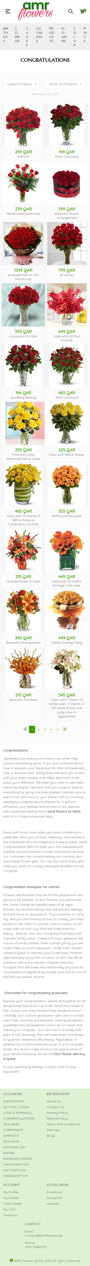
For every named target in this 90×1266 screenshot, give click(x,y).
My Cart (9, 1209)
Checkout (10, 1215)
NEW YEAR (11, 1141)
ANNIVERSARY (13, 1101)
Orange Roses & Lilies (23, 581)
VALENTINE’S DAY (16, 1164)
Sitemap (53, 1130)
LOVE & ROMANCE (17, 1113)
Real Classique (67, 397)
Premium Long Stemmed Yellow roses (23, 457)
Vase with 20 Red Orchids (67, 338)
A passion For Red (23, 336)
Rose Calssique (66, 156)
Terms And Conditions (63, 1124)
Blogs (51, 1136)
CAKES (27, 36)
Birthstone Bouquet (66, 516)
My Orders (11, 1198)
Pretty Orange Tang (66, 642)
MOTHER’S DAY (14, 1170)
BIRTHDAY (5, 34)
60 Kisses (67, 275)
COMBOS (17, 34)
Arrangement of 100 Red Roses (23, 277)
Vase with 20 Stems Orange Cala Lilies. (67, 583)
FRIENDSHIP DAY (15, 1176)
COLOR (74, 36)
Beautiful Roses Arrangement (66, 216)
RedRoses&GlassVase (23, 214)
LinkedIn (53, 1204)
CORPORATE (13, 1130)
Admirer (23, 156)
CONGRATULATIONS (18, 1118)
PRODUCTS (51, 34)
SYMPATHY (11, 1136)
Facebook (54, 1192)
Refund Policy (57, 1118)
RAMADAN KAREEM (17, 1159)
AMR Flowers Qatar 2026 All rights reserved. (47, 1261)
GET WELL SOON (16, 1107)
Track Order (12, 1204)
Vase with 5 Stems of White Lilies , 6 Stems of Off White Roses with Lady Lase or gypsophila (66, 708)
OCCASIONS (39, 34)
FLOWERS (64, 34)
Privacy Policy (57, 1113)
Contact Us (55, 1107)
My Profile (10, 1192)
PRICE (85, 34)
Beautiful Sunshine (23, 700)
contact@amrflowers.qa (43, 1235)
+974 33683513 (36, 1247)
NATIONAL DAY (14, 1147)
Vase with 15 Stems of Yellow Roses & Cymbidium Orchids (23, 520)
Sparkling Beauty (23, 397)
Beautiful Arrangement (23, 642)
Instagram (54, 1198)
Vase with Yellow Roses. (67, 455)
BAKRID (9, 1153)
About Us (54, 1101)
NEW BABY (11, 1124)
